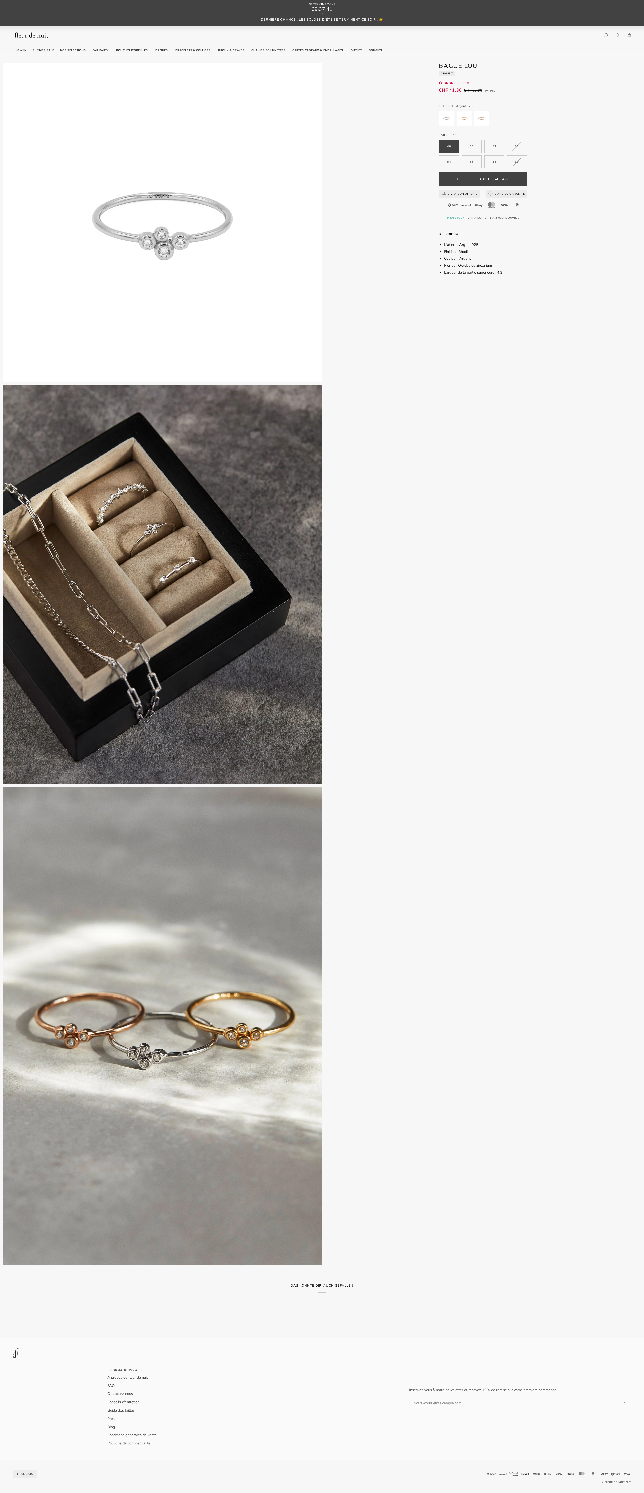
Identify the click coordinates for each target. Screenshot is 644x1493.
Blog (111, 1426)
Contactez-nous (120, 1393)
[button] (100, 50)
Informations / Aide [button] (125, 1370)
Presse (112, 1418)
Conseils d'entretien (123, 1402)
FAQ (111, 1385)
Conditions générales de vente (132, 1434)
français (25, 1474)
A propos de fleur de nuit (127, 1377)
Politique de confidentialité (128, 1443)
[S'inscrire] (620, 1403)
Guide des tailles (121, 1410)
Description (450, 234)
